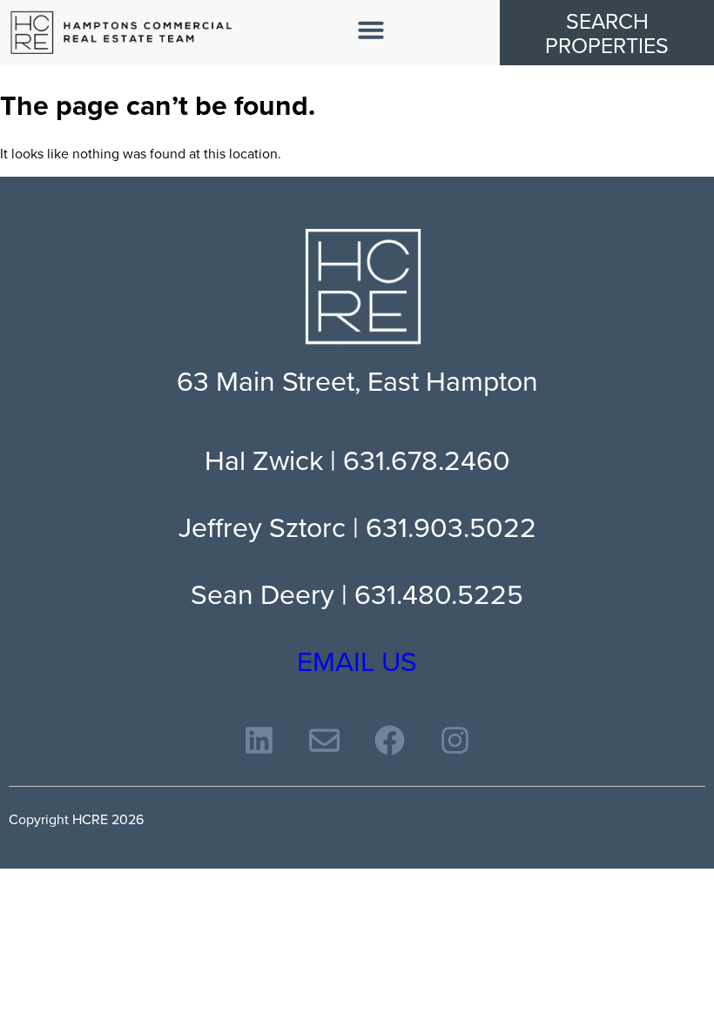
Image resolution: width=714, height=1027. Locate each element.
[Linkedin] (259, 740)
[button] (371, 29)
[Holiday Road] (121, 33)
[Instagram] (455, 740)
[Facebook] (389, 740)
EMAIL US (357, 660)
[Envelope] (324, 740)
